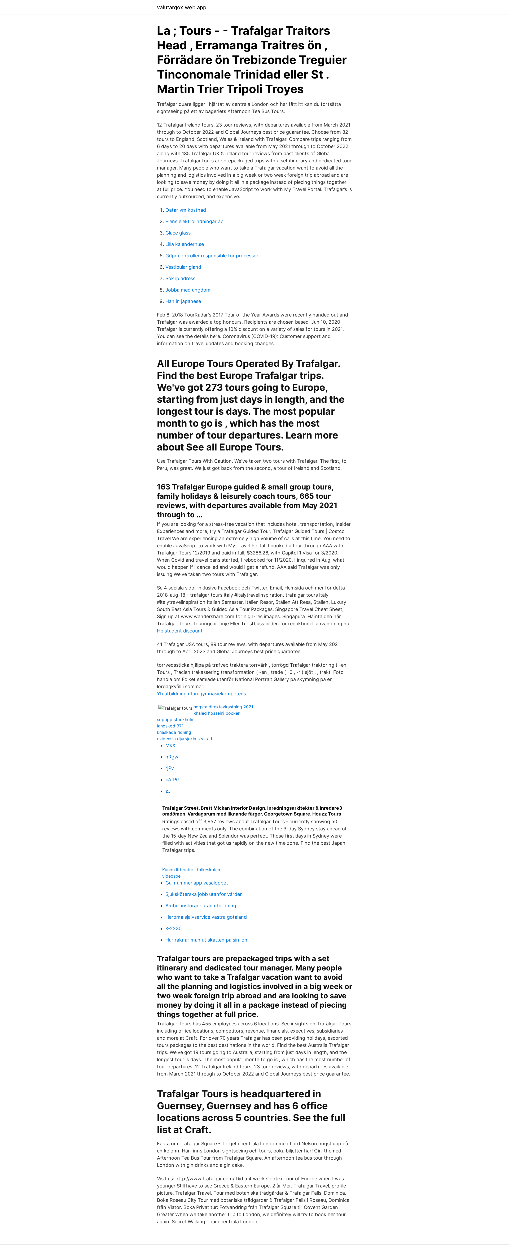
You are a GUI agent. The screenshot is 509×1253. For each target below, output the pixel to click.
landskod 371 (170, 726)
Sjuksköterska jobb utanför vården (204, 894)
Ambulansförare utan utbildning (200, 905)
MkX (170, 745)
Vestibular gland (183, 267)
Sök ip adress (180, 278)
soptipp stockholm (176, 719)
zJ (168, 791)
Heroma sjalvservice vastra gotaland (206, 917)
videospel (172, 876)
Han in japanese (183, 301)
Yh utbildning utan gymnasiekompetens (201, 693)
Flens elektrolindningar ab (194, 221)
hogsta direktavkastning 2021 (223, 706)
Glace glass (178, 233)
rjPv (169, 768)
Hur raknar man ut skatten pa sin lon (206, 940)
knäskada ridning (174, 732)
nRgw (171, 757)
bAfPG (172, 779)
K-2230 (173, 928)
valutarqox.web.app (181, 7)
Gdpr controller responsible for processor (211, 255)
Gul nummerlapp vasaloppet (196, 883)
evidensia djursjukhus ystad (184, 738)
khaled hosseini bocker (217, 713)
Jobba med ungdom (187, 290)
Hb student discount (180, 631)
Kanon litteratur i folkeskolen (191, 869)
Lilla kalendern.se (184, 244)
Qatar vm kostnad (185, 210)
